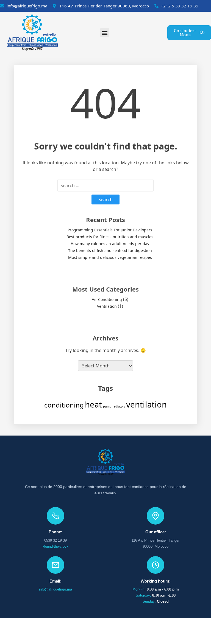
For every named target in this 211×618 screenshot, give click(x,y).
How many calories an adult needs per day (110, 243)
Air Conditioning (107, 299)
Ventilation (107, 306)
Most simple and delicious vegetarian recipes (110, 257)
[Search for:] (105, 185)
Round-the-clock (55, 546)
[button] (104, 32)
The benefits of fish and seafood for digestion (110, 250)
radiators (119, 406)
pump (107, 406)
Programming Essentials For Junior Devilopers (110, 229)
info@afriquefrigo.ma (55, 589)
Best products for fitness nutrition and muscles (109, 236)
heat (93, 404)
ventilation (146, 404)
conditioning (64, 404)
